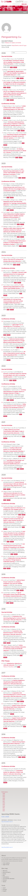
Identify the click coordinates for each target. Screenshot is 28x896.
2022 (4, 799)
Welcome (5, 870)
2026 (4, 793)
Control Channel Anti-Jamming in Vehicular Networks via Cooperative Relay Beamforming (14, 484)
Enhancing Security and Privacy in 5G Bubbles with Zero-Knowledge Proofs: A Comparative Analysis (14, 189)
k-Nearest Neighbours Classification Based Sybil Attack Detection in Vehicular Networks (14, 682)
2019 (4, 804)
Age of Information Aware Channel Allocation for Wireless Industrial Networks (14, 594)
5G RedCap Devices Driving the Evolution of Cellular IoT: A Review (14, 150)
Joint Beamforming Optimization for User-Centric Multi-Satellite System (13, 286)
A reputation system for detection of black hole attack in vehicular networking (13, 772)
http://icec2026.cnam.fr (7, 821)
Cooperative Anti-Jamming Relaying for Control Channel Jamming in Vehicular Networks (14, 618)
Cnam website (6, 863)
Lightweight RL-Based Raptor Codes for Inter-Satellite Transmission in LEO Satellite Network (14, 73)
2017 (4, 807)
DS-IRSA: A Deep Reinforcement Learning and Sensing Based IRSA (14, 353)
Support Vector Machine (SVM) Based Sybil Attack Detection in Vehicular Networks (14, 707)
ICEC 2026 (5, 817)
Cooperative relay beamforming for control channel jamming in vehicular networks (12, 632)
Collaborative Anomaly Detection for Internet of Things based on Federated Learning (15, 559)
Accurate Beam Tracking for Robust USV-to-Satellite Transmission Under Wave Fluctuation (13, 62)
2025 (4, 795)
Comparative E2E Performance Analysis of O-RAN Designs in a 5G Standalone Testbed (14, 242)
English (24, 4)
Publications (6, 877)
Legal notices (6, 864)
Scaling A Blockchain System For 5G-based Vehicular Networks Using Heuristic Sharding (13, 449)
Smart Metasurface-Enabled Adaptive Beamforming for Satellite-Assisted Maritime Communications (14, 215)
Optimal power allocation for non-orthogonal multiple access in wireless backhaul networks (14, 494)
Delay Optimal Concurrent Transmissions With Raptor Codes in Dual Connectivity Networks (13, 431)
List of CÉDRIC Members (8, 878)
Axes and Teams (6, 872)
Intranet (5, 880)
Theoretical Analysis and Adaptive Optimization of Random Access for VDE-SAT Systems (14, 136)
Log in (4, 887)
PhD (4, 875)
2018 (4, 806)
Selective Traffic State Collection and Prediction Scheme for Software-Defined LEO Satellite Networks (13, 230)
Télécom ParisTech (8, 667)
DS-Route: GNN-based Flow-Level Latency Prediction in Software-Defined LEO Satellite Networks (14, 123)
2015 (4, 810)
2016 (4, 809)
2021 (4, 801)
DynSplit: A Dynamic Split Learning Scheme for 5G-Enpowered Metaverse (15, 274)
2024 (4, 796)
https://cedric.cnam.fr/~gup (18, 45)
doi (11, 67)
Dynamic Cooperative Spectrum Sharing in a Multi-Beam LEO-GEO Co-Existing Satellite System (14, 375)
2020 (4, 803)
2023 (4, 798)
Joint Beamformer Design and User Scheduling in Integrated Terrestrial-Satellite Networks (13, 462)
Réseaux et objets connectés (13, 42)
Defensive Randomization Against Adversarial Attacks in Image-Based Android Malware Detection (14, 340)
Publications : (4, 792)
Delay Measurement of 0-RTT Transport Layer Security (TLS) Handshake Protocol (14, 405)
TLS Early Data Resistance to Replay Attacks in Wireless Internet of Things (14, 391)
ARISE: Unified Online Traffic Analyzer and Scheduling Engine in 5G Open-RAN (14, 107)
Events (4, 873)
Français (5, 889)
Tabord (4, 881)
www (15, 67)
